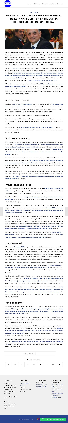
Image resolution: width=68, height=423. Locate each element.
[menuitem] (29, 3)
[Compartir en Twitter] (15, 364)
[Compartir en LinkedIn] (34, 364)
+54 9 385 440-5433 (41, 385)
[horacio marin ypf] (34, 39)
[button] (53, 419)
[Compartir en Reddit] (53, 364)
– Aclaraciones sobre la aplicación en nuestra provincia (57, 395)
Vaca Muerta (15, 68)
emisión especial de (42, 80)
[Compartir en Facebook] (8, 364)
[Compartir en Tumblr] (40, 364)
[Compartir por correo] (59, 364)
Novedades (34, 12)
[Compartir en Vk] (47, 364)
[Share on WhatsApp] (21, 364)
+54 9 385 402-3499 (41, 387)
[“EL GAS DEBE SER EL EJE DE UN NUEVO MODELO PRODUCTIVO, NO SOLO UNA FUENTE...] (1, 211)
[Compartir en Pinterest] (28, 364)
